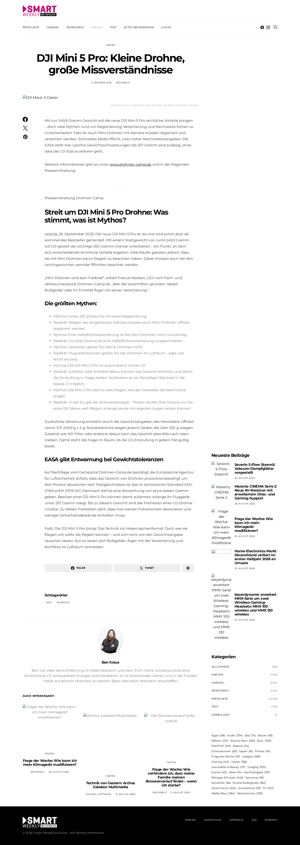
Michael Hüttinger (98, 794)
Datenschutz (212, 819)
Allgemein (220, 666)
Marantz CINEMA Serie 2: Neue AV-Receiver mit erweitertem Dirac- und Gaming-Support (256, 492)
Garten (239, 761)
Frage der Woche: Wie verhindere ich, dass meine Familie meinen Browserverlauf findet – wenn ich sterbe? (171, 777)
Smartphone (249, 788)
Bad (250, 735)
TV (268, 788)
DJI (50, 602)
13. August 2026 (125, 794)
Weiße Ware (223, 793)
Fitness (262, 751)
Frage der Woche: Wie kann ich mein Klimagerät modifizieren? (50, 763)
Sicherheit (221, 782)
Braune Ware (242, 740)
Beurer (265, 735)
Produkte (31, 27)
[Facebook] (262, 27)
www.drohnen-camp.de (130, 164)
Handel (53, 27)
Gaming (220, 761)
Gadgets (64, 602)
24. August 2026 (245, 619)
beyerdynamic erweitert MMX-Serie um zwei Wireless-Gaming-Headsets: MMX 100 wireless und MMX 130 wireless (256, 604)
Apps (218, 735)
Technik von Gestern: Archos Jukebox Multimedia (110, 785)
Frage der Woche (225, 756)
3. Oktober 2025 (101, 82)
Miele (235, 772)
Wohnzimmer (250, 793)
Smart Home (223, 788)
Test (113, 27)
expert (246, 751)
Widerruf (271, 819)
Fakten (97, 27)
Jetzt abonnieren (139, 27)
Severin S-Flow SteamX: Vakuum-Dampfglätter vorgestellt (255, 469)
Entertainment (224, 751)
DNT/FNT (221, 746)
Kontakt (190, 819)
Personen (75, 27)
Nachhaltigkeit (257, 772)
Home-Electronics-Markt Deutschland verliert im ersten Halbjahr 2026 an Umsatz (256, 557)
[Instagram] (268, 27)
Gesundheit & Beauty (228, 767)
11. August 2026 (180, 792)
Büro (264, 740)
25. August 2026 (59, 771)
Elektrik (241, 746)
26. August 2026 (245, 478)
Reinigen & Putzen (227, 777)
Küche (219, 772)
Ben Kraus (123, 82)
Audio (235, 735)
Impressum (236, 819)
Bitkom (219, 740)
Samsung (254, 777)
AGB (254, 819)
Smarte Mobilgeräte (249, 782)
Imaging (256, 767)
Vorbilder (220, 714)
